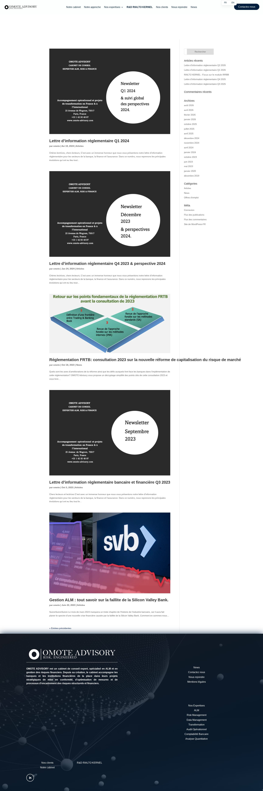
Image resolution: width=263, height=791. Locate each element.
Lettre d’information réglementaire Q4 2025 (205, 79)
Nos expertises (112, 7)
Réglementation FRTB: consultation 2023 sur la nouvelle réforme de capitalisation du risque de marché (145, 359)
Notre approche (92, 7)
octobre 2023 (190, 157)
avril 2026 (188, 110)
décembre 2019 (191, 176)
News (194, 7)
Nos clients (162, 7)
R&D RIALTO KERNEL (89, 762)
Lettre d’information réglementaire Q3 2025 (205, 84)
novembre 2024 (191, 143)
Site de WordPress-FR (195, 224)
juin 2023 (188, 161)
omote (56, 146)
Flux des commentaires (195, 219)
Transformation (196, 724)
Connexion (189, 210)
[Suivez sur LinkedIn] (30, 778)
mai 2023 (188, 166)
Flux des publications (194, 215)
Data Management (197, 720)
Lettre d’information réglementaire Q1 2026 (205, 70)
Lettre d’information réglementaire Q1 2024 (89, 141)
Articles (80, 146)
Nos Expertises (196, 705)
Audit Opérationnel (196, 729)
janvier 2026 (190, 119)
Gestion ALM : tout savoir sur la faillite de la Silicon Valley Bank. (108, 600)
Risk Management (196, 715)
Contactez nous (196, 672)
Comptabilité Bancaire (196, 734)
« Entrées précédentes (60, 628)
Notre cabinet (73, 7)
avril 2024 (188, 147)
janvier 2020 (190, 171)
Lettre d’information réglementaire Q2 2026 (205, 65)
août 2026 (189, 105)
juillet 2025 (189, 129)
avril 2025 (188, 133)
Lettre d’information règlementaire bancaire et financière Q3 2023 (109, 482)
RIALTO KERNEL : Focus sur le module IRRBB (206, 74)
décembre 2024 (191, 138)
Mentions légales (196, 682)
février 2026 (190, 115)
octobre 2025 (190, 124)
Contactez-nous (246, 6)
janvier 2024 (190, 152)
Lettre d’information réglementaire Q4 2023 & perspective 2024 (107, 263)
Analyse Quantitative (196, 739)
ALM (196, 710)
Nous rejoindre (179, 7)
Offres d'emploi (191, 197)
